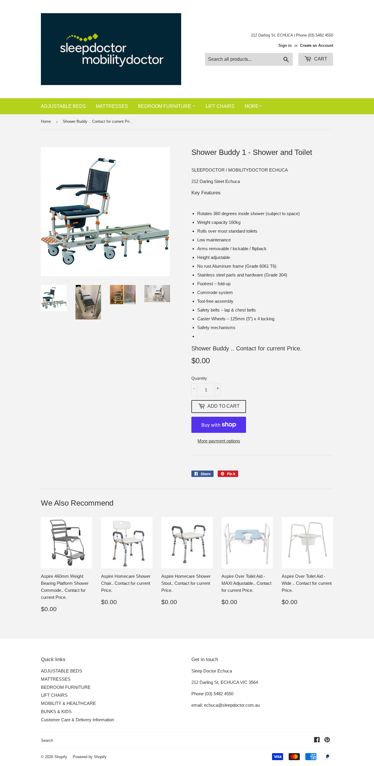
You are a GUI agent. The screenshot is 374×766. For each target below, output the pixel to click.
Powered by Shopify (90, 757)
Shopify (60, 757)
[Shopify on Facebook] (317, 740)
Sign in (285, 45)
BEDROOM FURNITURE (165, 106)
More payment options (219, 440)
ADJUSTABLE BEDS (63, 106)
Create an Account (316, 45)
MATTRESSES (112, 106)
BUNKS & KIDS (56, 711)
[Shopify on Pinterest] (327, 740)
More (252, 106)
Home (46, 121)
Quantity (199, 378)
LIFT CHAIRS (220, 106)
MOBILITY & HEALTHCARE (68, 703)
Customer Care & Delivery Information (77, 719)
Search (47, 740)
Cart (320, 58)
